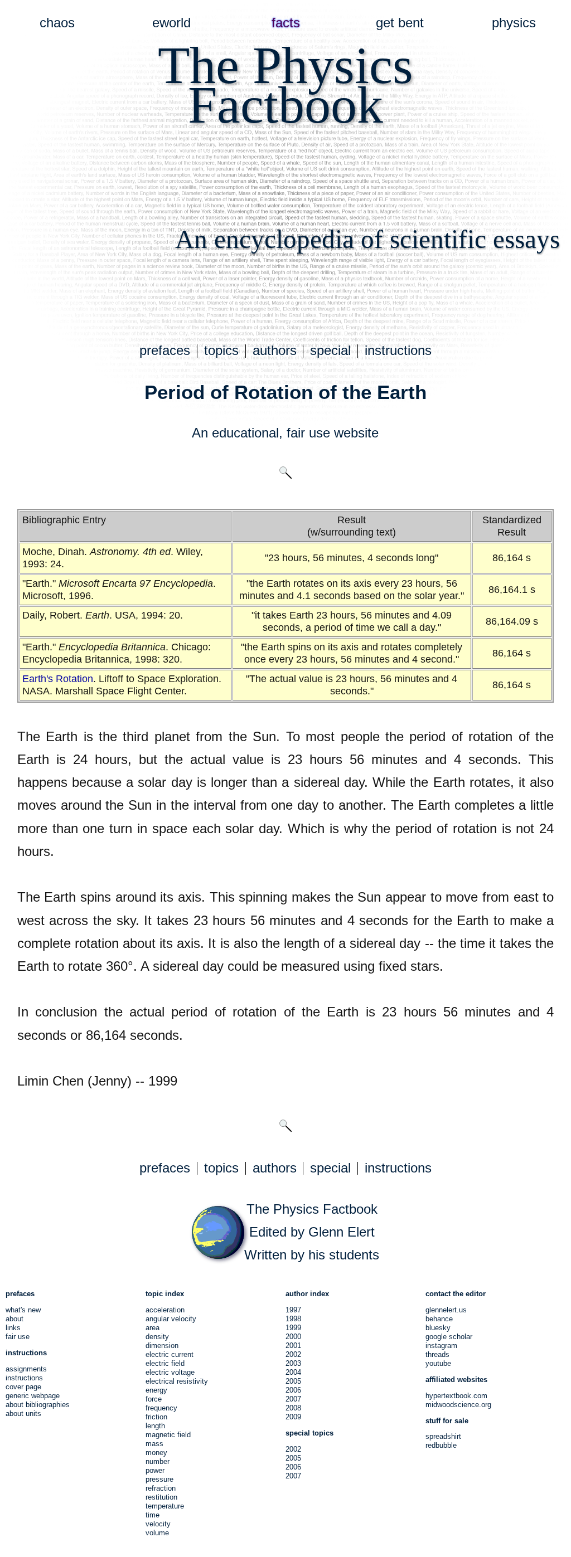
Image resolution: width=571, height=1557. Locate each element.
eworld (171, 23)
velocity (158, 1524)
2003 (293, 1363)
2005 (293, 1381)
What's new (23, 1310)
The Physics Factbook (312, 1209)
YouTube (438, 1363)
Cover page (23, 1387)
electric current (169, 1354)
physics (514, 23)
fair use (308, 433)
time (152, 1515)
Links (13, 1328)
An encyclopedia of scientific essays (367, 239)
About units (23, 1413)
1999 (293, 1328)
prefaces (164, 350)
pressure (159, 1479)
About (14, 1319)
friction (156, 1417)
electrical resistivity (177, 1381)
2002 (293, 1354)
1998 (293, 1319)
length (155, 1426)
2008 (293, 1408)
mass (154, 1443)
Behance (439, 1319)
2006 (293, 1390)
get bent (400, 23)
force (154, 1399)
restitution (161, 1497)
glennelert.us (446, 1310)
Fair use (18, 1336)
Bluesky (438, 1328)
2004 (293, 1372)
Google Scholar (448, 1336)
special (330, 350)
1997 (293, 1310)
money (156, 1452)
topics (221, 350)
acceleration (165, 1310)
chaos (57, 23)
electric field (165, 1363)
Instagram (441, 1345)
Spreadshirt (443, 1436)
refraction (161, 1488)
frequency (161, 1408)
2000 (293, 1336)
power (155, 1470)
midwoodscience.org (458, 1404)
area (152, 1328)
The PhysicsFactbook (285, 85)
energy (156, 1390)
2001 (293, 1345)
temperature (165, 1506)
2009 (293, 1417)
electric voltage (170, 1372)
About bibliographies (38, 1404)
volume (157, 1533)
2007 (293, 1399)
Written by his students (311, 1255)
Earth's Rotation (57, 678)
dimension (162, 1345)
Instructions (24, 1378)
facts (286, 23)
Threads (437, 1354)
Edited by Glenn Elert (312, 1232)
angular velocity (171, 1319)
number (158, 1461)
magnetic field (168, 1435)
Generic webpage (33, 1395)
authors (275, 350)
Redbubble (441, 1445)
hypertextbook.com (456, 1395)
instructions (398, 350)
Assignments (26, 1369)
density (157, 1336)
